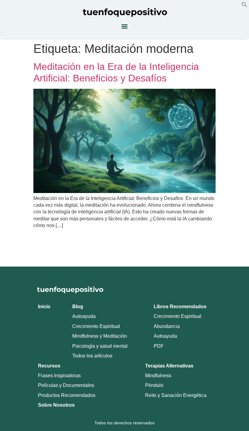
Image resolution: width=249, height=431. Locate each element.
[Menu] (124, 26)
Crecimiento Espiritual (96, 326)
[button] (244, 6)
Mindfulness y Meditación (99, 336)
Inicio (44, 306)
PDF (159, 346)
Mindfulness (158, 375)
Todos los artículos (92, 355)
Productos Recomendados (66, 395)
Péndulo (154, 385)
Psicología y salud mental (100, 346)
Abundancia (167, 326)
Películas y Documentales (66, 385)
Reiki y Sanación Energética (175, 395)
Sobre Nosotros (56, 405)
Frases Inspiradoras (59, 375)
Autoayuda (84, 316)
